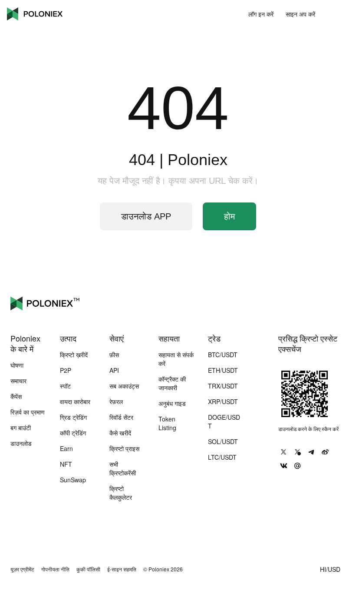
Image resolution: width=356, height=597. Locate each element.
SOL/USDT (223, 441)
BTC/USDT (222, 354)
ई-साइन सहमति (121, 569)
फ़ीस (114, 354)
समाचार (18, 380)
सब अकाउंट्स (124, 385)
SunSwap (73, 479)
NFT (66, 464)
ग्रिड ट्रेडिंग (73, 417)
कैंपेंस (16, 396)
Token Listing (167, 423)
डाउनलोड (21, 443)
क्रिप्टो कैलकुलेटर (120, 492)
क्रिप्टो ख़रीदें (74, 354)
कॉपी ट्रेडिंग (73, 432)
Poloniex (35, 13)
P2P (65, 370)
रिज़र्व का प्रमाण (27, 412)
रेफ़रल (116, 401)
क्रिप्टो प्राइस (124, 448)
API (114, 370)
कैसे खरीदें (120, 432)
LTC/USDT (222, 457)
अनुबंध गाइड (172, 403)
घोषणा (16, 365)
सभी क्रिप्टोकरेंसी (122, 468)
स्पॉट (65, 385)
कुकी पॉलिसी (88, 569)
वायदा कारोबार (75, 401)
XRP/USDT (223, 401)
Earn (66, 448)
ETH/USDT (223, 370)
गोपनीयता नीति (55, 569)
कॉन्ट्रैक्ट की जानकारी (172, 383)
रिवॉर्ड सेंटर (121, 417)
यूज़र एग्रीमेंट (22, 569)
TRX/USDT (223, 385)
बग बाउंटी (20, 427)
